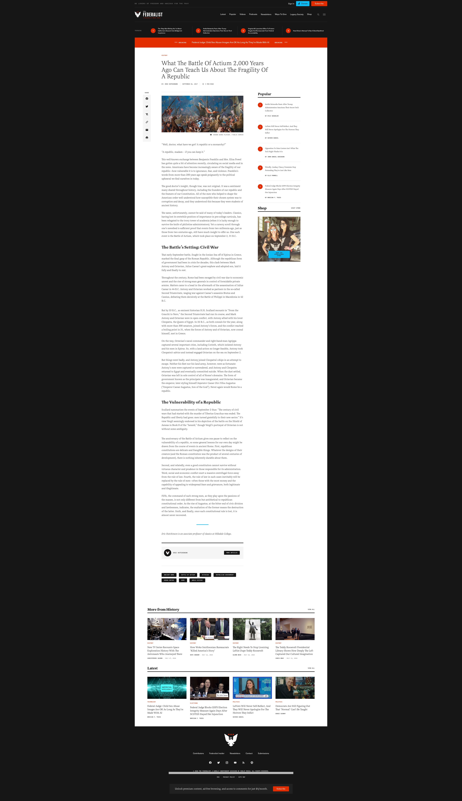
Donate (304, 3)
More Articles (231, 553)
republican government (225, 575)
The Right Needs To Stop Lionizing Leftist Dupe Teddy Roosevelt (251, 649)
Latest (152, 668)
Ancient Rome (169, 575)
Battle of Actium (188, 575)
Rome (183, 580)
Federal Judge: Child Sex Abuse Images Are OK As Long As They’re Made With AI (165, 709)
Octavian (205, 575)
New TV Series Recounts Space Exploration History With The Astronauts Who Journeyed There (164, 651)
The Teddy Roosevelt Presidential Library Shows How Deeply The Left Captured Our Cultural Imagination (294, 651)
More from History (163, 609)
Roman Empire (169, 580)
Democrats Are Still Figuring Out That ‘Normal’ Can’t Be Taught (293, 708)
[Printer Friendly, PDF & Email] (147, 138)
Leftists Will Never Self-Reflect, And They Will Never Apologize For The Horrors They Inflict (251, 709)
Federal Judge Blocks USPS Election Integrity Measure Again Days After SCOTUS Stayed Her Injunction (208, 711)
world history (197, 580)
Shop (262, 208)
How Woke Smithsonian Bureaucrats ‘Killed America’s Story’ (209, 649)
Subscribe (319, 3)
